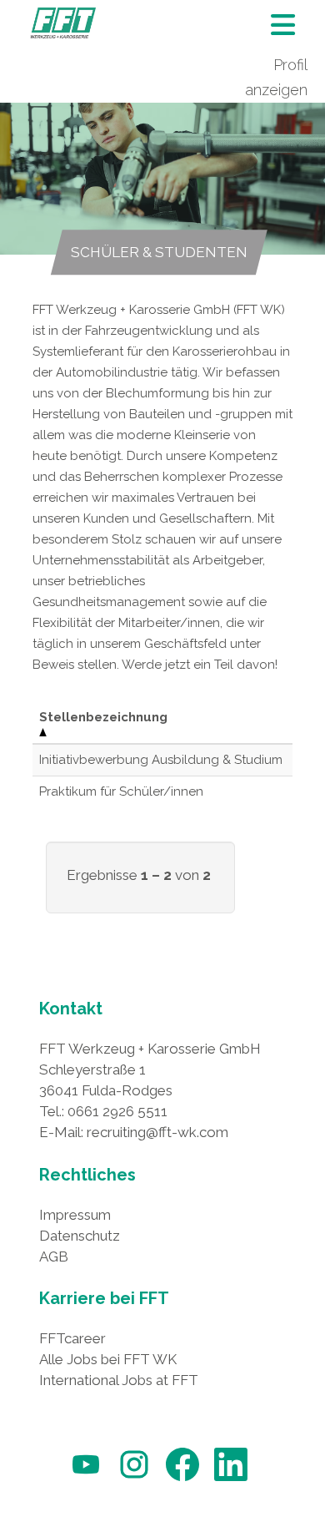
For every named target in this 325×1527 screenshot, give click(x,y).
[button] (283, 30)
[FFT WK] (63, 23)
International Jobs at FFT (118, 1380)
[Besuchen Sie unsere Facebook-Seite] (182, 1481)
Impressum (75, 1214)
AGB (53, 1256)
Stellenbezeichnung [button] (103, 717)
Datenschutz (79, 1235)
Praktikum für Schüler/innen (121, 791)
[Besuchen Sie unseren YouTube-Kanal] (86, 1481)
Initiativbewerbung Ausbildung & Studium (160, 759)
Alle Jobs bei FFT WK (108, 1359)
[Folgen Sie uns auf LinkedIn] (231, 1481)
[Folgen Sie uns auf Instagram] (134, 1481)
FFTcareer (72, 1338)
